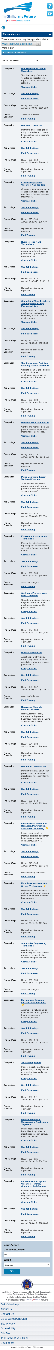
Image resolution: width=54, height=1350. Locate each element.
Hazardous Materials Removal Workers (31, 708)
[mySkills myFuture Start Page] (19, 12)
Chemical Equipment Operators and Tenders (33, 183)
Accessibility (8, 1328)
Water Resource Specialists (17, 44)
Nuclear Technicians (31, 652)
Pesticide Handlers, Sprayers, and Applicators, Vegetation (34, 1122)
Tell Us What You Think (14, 1338)
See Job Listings (30, 93)
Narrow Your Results (15, 52)
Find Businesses (30, 98)
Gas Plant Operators (31, 125)
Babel (3, 28)
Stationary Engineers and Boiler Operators (34, 594)
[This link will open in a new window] (27, 1282)
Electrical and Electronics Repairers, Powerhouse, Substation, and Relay (34, 826)
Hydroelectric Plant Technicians (31, 243)
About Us (6, 1309)
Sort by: (5, 60)
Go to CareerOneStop (14, 1318)
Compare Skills (29, 87)
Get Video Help (10, 1304)
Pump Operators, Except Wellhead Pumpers (33, 478)
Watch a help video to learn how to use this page (50, 13)
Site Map (6, 1333)
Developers (7, 1342)
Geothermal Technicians (33, 766)
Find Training (28, 119)
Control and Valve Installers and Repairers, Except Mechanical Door (35, 303)
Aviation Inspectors (31, 1062)
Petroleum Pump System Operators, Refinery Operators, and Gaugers (33, 1183)
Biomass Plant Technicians (35, 422)
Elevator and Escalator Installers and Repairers (33, 1001)
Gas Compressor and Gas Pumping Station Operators (35, 364)
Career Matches (11, 34)
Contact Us (7, 1313)
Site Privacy (8, 1323)
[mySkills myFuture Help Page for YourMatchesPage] (50, 6)
